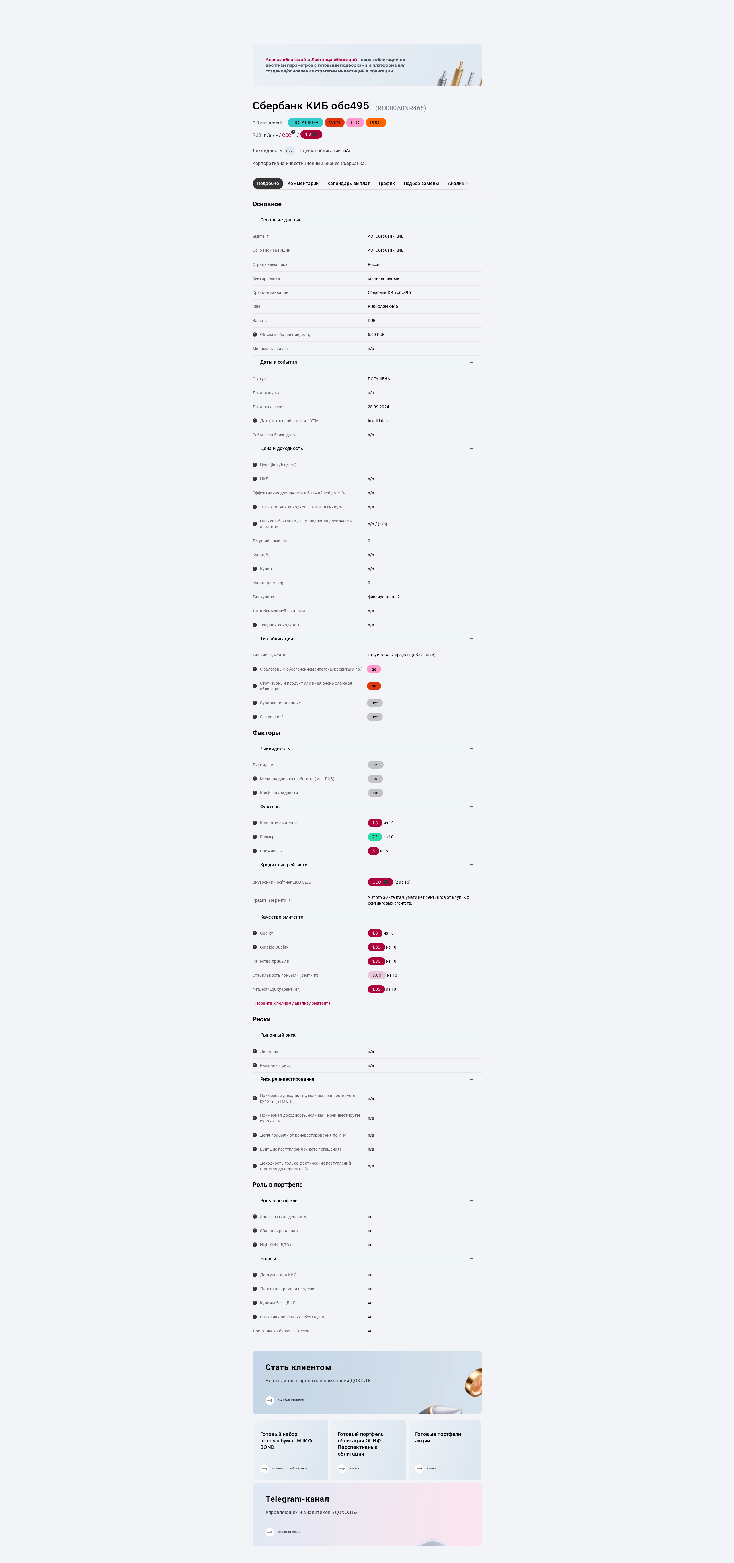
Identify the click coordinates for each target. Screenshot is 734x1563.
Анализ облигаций (286, 59)
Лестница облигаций (334, 59)
